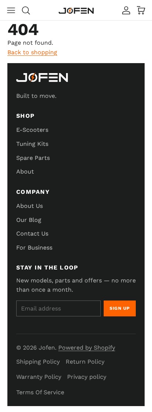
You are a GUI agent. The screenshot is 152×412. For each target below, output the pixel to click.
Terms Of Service (40, 392)
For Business (34, 247)
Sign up (120, 308)
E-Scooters (32, 129)
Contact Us (32, 233)
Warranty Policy (38, 376)
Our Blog (28, 219)
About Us (29, 205)
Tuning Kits (32, 143)
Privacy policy (86, 376)
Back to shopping (32, 52)
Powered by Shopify (86, 347)
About (25, 171)
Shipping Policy (38, 361)
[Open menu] (11, 10)
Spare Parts (33, 157)
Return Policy (85, 361)
